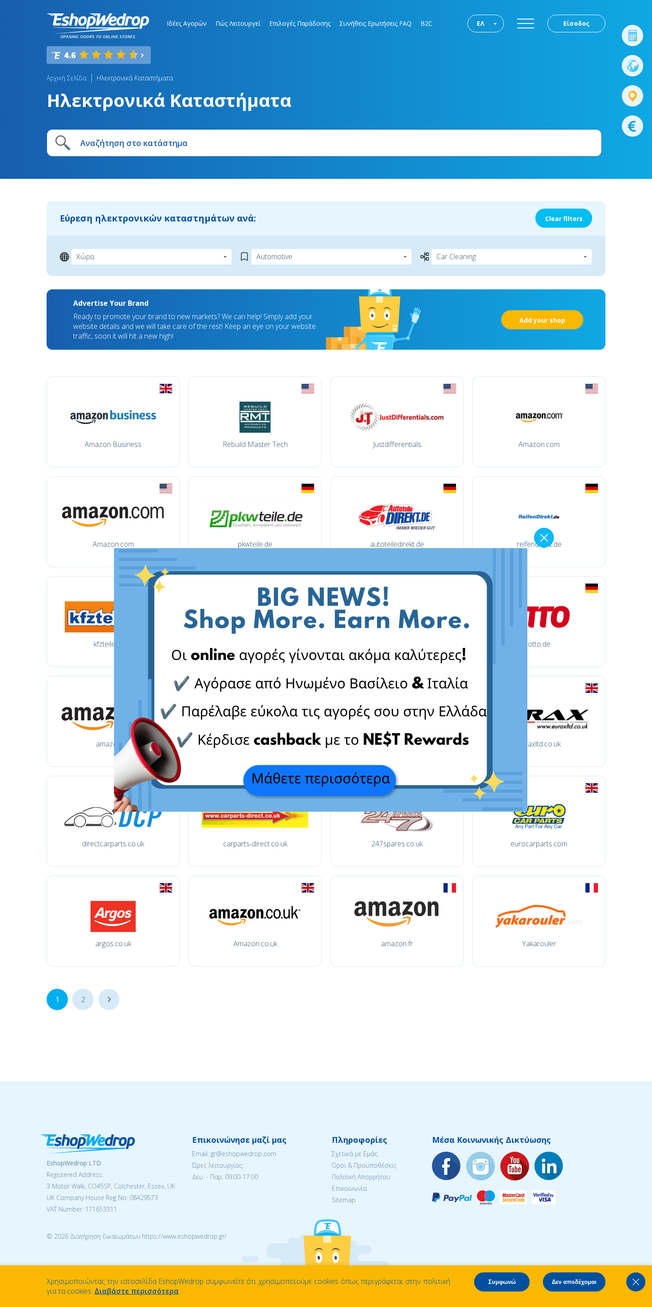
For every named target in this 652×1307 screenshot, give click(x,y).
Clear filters (564, 218)
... (109, 999)
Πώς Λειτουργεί (238, 23)
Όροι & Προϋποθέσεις (364, 1165)
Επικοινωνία (349, 1188)
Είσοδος (576, 23)
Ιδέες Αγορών (187, 23)
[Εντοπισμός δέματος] (632, 96)
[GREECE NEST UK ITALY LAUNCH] (320, 809)
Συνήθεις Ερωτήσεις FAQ (375, 23)
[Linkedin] (549, 1166)
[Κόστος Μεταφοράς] (632, 35)
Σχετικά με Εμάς (354, 1153)
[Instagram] (480, 1166)
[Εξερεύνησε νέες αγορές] (632, 65)
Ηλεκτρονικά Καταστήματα (135, 78)
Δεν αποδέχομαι (574, 1282)
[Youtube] (515, 1166)
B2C (426, 23)
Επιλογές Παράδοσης (299, 23)
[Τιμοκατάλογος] (632, 126)
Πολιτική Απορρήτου (361, 1177)
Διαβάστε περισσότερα (136, 1291)
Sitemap (344, 1200)
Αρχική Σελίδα (66, 78)
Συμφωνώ (502, 1282)
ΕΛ (480, 23)
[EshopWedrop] (98, 25)
